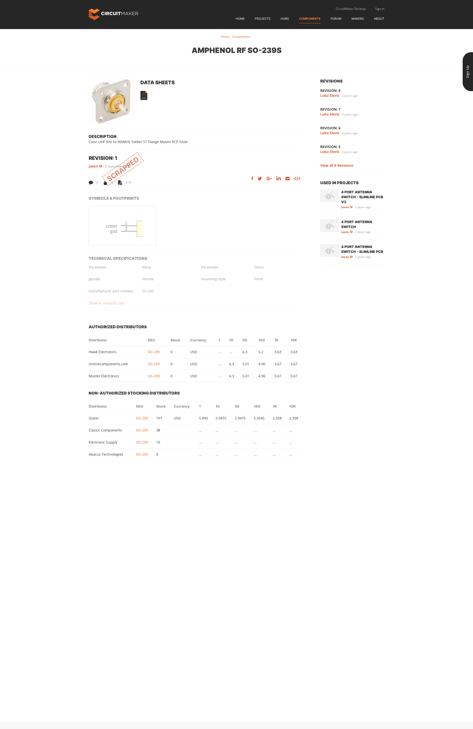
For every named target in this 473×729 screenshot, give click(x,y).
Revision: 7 (330, 109)
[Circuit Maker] (113, 14)
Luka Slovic (329, 95)
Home (240, 19)
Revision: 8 (330, 90)
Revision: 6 (330, 128)
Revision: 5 (330, 146)
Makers (358, 19)
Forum (336, 19)
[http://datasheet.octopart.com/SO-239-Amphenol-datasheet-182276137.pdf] (143, 95)
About (379, 19)
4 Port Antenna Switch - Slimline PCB (362, 249)
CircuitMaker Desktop (351, 9)
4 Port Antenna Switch (356, 224)
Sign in (379, 9)
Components (310, 19)
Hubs (285, 19)
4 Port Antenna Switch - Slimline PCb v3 (362, 196)
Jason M (95, 166)
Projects (262, 19)
